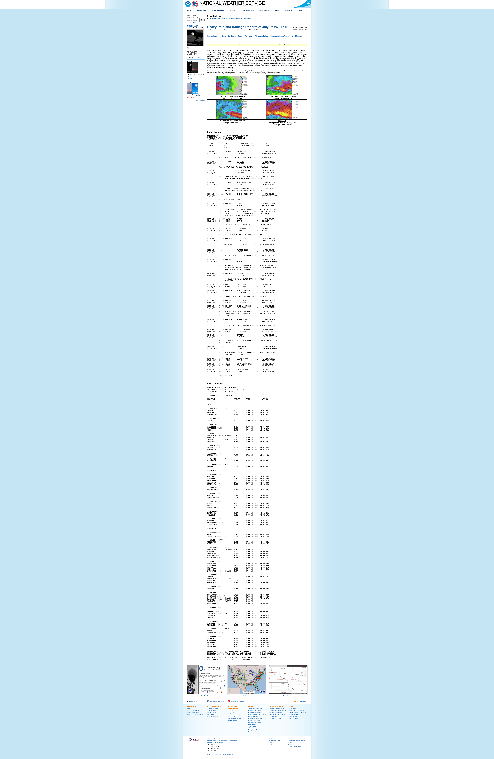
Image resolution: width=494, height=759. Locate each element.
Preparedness (211, 710)
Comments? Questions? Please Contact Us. (220, 754)
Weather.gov (211, 30)
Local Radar (287, 696)
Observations (252, 728)
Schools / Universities (275, 712)
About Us (189, 709)
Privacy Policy (292, 739)
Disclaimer (272, 739)
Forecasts (249, 36)
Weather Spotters (212, 709)
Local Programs (297, 36)
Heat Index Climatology (296, 710)
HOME (189, 11)
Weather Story (205, 696)
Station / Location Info (193, 710)
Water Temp (252, 726)
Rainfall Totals (284, 45)
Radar (240, 36)
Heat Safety (293, 716)
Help (270, 743)
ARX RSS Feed (301, 701)
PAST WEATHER (218, 11)
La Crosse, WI (221, 30)
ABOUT (300, 11)
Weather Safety (214, 706)
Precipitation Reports (254, 710)
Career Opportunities (294, 746)
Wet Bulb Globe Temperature (298, 712)
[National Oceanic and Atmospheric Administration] (187, 4)
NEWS (277, 11)
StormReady (211, 714)
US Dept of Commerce (214, 739)
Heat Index (292, 709)
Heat (291, 706)
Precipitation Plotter (254, 730)
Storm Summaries (233, 711)
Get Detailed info (200, 57)
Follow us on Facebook (216, 701)
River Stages (252, 724)
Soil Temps (251, 732)
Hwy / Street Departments (277, 714)
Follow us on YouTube (237, 701)
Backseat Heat (293, 718)
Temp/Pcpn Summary (255, 709)
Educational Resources (235, 715)
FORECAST (201, 11)
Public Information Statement (257, 718)
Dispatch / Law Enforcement (277, 710)
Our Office (191, 706)
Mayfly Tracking (232, 721)
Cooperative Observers (235, 713)
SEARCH (288, 11)
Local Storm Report (254, 720)
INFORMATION (248, 11)
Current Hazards (213, 36)
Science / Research (234, 717)
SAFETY (233, 11)
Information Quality (274, 741)
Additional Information (233, 707)
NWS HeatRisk (294, 714)
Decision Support (276, 706)
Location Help (192, 23)
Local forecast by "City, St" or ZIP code (194, 16)
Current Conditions (229, 36)
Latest (251, 706)
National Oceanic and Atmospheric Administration (222, 741)
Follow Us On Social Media (195, 714)
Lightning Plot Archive (254, 722)
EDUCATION (263, 11)
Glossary (271, 744)
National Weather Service (215, 743)
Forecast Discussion (254, 712)
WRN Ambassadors (213, 716)
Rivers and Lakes (261, 36)
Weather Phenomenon (235, 719)
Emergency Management (276, 709)
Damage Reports (234, 45)
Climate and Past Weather (279, 36)
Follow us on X (194, 701)
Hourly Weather (253, 716)
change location (200, 100)
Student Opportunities (193, 712)
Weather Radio (211, 712)
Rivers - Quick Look (275, 718)
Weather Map (246, 696)
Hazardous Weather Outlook (257, 714)
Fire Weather (273, 716)
